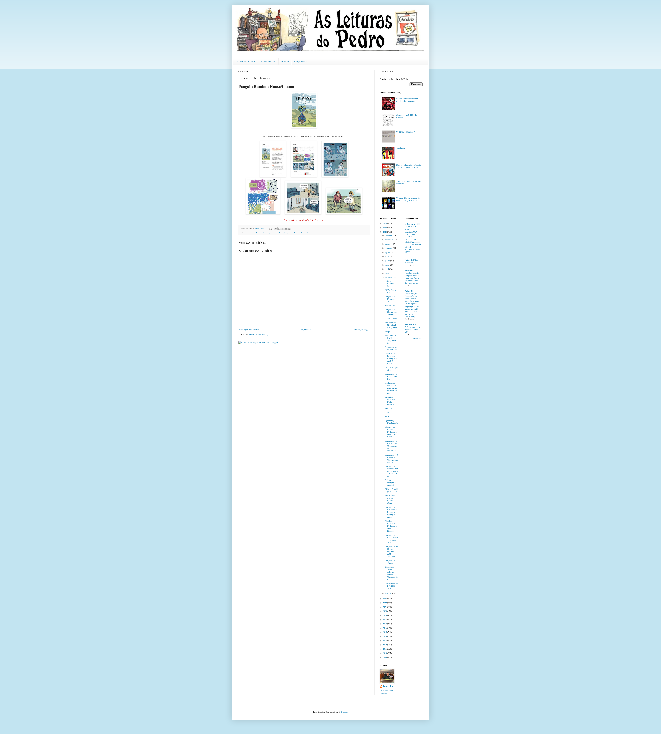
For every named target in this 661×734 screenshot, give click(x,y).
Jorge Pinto (279, 232)
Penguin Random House (303, 232)
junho (387, 260)
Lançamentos (300, 61)
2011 (385, 648)
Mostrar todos (418, 338)
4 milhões (389, 408)
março (388, 273)
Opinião (285, 61)
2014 (385, 636)
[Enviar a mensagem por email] (276, 228)
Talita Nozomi (318, 232)
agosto (388, 252)
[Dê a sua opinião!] (279, 228)
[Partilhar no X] (282, 228)
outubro (388, 243)
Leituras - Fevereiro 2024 (390, 283)
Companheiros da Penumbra (391, 348)
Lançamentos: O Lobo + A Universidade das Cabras (391, 458)
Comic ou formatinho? (405, 131)
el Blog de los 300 (412, 224)
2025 (385, 227)
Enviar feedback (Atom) (258, 334)
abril (387, 268)
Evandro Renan (262, 232)
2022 (385, 602)
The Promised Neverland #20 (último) (391, 325)
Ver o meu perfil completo (386, 692)
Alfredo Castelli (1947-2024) (391, 490)
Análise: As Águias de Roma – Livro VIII (412, 329)
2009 (385, 657)
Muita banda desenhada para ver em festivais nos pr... (391, 387)
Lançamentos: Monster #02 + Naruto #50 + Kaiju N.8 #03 (391, 471)
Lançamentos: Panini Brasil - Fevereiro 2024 (391, 539)
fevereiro (389, 277)
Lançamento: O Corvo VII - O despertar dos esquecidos (391, 445)
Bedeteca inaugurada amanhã (390, 482)
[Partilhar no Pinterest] (289, 228)
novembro (389, 239)
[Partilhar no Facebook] (285, 228)
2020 (385, 611)
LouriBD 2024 (391, 318)
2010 (385, 653)
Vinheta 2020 (410, 324)
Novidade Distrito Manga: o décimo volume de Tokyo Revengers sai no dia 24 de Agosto (412, 278)
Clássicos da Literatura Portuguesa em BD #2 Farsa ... (390, 431)
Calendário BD (268, 61)
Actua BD (409, 290)
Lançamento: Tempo (390, 561)
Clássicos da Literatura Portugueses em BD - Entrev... (391, 358)
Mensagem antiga (361, 329)
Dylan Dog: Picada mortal (391, 421)
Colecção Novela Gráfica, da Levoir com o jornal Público (407, 199)
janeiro (388, 593)
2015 (385, 632)
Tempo (387, 331)
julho (387, 256)
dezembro (389, 235)
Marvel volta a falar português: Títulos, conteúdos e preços (408, 165)
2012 (385, 644)
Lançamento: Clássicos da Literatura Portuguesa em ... (391, 512)
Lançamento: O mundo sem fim (391, 376)
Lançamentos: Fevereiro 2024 (390, 299)
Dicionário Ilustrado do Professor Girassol (391, 400)
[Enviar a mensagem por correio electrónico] (270, 228)
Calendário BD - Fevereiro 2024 (391, 585)
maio (387, 264)
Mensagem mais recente (249, 329)
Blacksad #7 (390, 305)
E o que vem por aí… (391, 368)
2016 (385, 627)
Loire (387, 412)
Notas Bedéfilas (411, 259)
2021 (385, 606)
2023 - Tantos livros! (390, 291)
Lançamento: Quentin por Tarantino (391, 312)
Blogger (344, 711)
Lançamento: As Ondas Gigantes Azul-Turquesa (391, 551)
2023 (385, 598)
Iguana (271, 232)
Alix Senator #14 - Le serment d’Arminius (408, 182)
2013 (385, 640)
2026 (385, 223)
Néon (387, 416)
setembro (389, 247)
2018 (385, 619)
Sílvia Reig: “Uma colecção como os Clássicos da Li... (391, 572)
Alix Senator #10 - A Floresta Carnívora (390, 499)
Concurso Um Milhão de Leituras (406, 116)
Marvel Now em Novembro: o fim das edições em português (408, 99)
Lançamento (288, 232)
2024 (385, 231)
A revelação (409, 262)
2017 (385, 623)
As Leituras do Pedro (246, 61)
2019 (385, 615)
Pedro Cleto (388, 686)
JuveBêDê (409, 270)
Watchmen (400, 148)
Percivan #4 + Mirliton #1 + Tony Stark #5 (391, 339)
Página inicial (306, 329)
